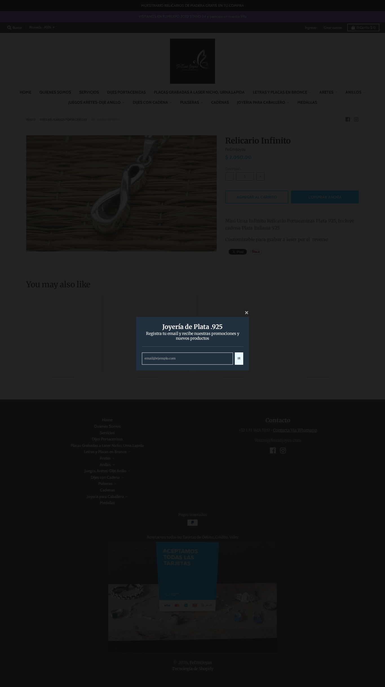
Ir (239, 358)
